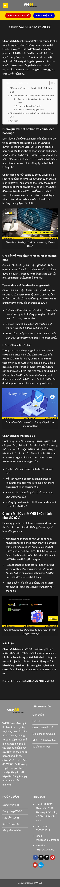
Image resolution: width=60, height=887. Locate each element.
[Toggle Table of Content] (50, 83)
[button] (5, 5)
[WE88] (30, 5)
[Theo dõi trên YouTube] (35, 865)
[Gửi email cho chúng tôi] (46, 857)
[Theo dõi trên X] (41, 857)
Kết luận (14, 120)
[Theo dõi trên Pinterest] (52, 857)
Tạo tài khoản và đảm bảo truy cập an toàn (35, 101)
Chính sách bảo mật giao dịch (31, 109)
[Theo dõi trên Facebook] (35, 857)
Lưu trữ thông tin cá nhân (29, 106)
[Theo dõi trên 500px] (41, 865)
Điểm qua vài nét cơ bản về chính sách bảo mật (31, 90)
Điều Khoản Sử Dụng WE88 (38, 680)
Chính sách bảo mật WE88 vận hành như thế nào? (32, 115)
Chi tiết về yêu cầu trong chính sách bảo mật (32, 95)
